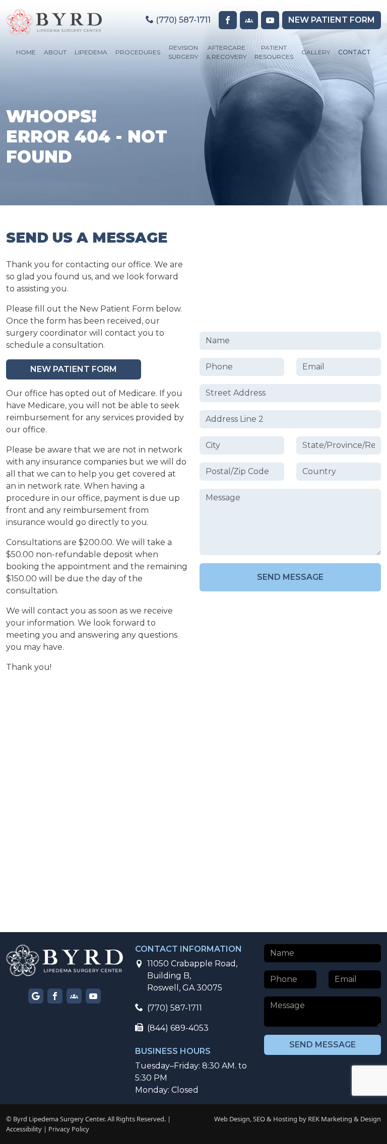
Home (26, 52)
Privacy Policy (68, 1128)
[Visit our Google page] (35, 996)
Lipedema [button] (91, 52)
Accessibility (24, 1128)
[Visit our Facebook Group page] (249, 20)
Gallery (315, 52)
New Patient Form (73, 369)
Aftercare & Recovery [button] (226, 52)
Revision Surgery (183, 52)
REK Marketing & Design (344, 1118)
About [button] (55, 52)
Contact (354, 52)
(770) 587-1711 (182, 20)
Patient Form (331, 20)
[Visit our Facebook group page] (74, 996)
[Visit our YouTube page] (270, 20)
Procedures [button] (137, 52)
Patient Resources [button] (273, 52)
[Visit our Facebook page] (228, 20)
